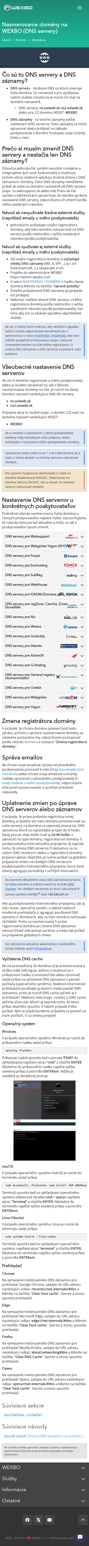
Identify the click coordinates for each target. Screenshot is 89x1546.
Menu (79, 7)
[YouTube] (49, 1520)
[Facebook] (27, 1520)
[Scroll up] (83, 1520)
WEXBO (11, 1467)
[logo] (18, 7)
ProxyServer (43, 948)
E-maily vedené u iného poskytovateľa (40, 780)
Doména (31, 742)
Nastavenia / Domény (23, 1415)
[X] (38, 1520)
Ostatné (11, 1501)
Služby (9, 1478)
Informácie (14, 1490)
